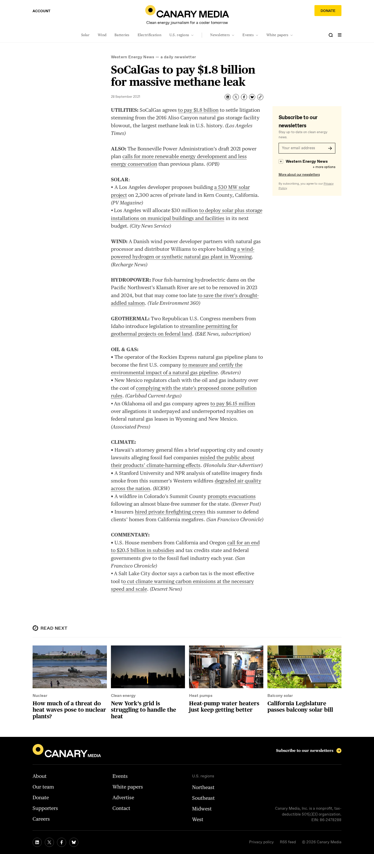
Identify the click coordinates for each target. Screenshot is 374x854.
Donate (328, 11)
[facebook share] (244, 97)
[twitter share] (236, 97)
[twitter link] (49, 842)
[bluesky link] (73, 842)
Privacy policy (261, 842)
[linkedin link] (37, 842)
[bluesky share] (252, 97)
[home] (187, 11)
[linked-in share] (228, 97)
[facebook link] (61, 842)
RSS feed (288, 842)
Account (41, 11)
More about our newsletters (299, 175)
